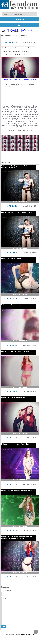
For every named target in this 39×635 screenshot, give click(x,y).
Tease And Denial (15, 54)
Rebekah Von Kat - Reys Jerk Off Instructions (16, 212)
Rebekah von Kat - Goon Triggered (13, 305)
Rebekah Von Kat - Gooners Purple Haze (15, 444)
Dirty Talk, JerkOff (26, 30)
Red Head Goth (25, 51)
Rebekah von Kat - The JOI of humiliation (15, 351)
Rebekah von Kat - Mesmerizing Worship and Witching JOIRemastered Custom (16, 537)
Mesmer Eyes (6, 51)
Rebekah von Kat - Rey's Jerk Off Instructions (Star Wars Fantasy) (17, 166)
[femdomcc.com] (19, 5)
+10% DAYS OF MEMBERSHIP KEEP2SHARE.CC (20, 80)
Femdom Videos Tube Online (9, 30)
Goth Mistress (19, 48)
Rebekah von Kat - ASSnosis (11, 258)
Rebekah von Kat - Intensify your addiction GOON (18, 490)
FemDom (5, 54)
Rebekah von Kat (7, 48)
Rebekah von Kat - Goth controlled (13, 397)
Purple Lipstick (30, 48)
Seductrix (16, 51)
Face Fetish (26, 54)
